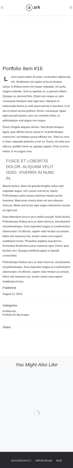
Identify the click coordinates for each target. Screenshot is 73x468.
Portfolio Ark (9, 311)
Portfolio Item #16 (23, 68)
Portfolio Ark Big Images (16, 314)
